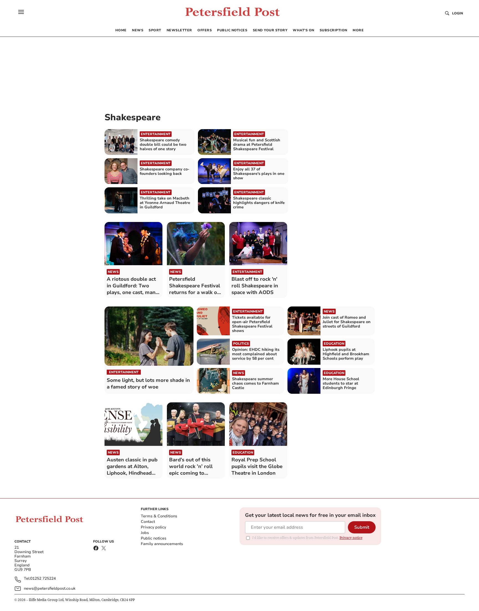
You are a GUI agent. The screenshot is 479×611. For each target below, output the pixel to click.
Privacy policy (153, 527)
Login (457, 13)
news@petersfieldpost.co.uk (49, 588)
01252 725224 (43, 578)
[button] (21, 12)
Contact (148, 521)
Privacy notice (351, 538)
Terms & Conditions (159, 516)
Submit (361, 527)
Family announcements (162, 543)
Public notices (153, 538)
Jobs (145, 532)
